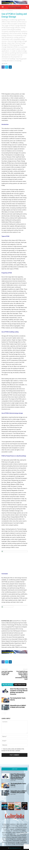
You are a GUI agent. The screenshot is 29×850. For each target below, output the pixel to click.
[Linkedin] (10, 67)
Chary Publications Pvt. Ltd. (15, 848)
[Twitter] (6, 67)
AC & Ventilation (9, 10)
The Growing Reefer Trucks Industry (18, 784)
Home (3, 10)
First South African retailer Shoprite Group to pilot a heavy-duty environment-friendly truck (21, 675)
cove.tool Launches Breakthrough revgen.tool (7, 673)
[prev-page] (2, 713)
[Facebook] (3, 67)
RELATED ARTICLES (7, 684)
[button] (2, 7)
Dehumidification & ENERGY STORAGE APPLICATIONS (18, 791)
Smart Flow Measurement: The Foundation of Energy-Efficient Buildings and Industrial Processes (18, 776)
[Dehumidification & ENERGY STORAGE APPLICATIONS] (5, 707)
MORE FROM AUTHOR (19, 684)
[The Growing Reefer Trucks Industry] (5, 700)
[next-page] (5, 713)
